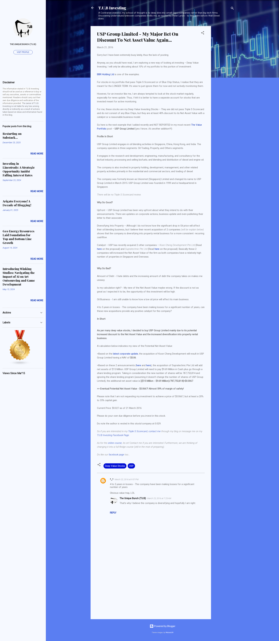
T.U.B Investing (112, 7)
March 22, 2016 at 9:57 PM (127, 479)
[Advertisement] (224, 74)
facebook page (116, 454)
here (99, 249)
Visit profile (23, 52)
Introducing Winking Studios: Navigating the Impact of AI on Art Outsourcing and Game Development (19, 276)
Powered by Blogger (164, 626)
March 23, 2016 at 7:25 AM (159, 498)
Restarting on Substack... (12, 136)
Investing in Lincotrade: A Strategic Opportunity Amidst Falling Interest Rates (19, 169)
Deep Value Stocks (115, 465)
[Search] (232, 9)
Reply (113, 512)
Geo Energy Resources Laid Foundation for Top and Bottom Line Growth (18, 237)
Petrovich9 (169, 632)
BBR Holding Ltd (105, 74)
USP (131, 465)
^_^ (111, 479)
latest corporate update (125, 353)
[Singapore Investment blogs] (20, 364)
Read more (37, 153)
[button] (203, 33)
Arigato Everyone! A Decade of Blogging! (17, 203)
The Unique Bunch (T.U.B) (133, 498)
